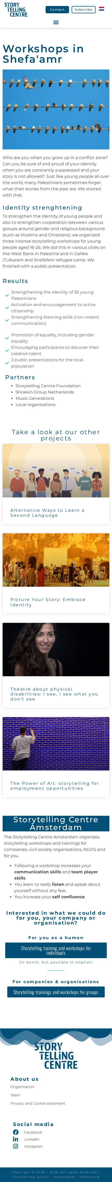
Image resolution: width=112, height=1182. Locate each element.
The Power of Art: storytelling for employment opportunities (54, 786)
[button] (56, 22)
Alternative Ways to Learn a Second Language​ (47, 513)
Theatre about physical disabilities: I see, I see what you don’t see (54, 694)
